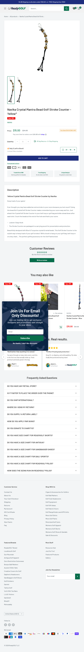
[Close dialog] (45, 304)
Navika (9, 122)
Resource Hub (51, 548)
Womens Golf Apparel (53, 525)
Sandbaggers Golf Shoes (13, 578)
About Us (7, 495)
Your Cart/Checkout (11, 499)
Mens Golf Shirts (51, 515)
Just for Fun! (50, 551)
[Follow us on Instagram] (9, 624)
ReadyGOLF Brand (10, 548)
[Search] (66, 8)
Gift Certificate (9, 512)
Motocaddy (8, 604)
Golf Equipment (51, 502)
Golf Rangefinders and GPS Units (57, 512)
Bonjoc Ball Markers (11, 564)
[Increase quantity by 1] (28, 141)
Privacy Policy (9, 519)
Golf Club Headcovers (53, 499)
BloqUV (6, 601)
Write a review (42, 260)
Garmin (6, 584)
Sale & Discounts (52, 535)
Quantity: (10, 141)
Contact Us (8, 492)
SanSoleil (7, 598)
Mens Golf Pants (51, 519)
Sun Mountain (9, 554)
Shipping (7, 502)
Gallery (48, 558)
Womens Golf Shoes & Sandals (56, 532)
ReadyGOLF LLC (14, 645)
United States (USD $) (12, 614)
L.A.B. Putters (9, 594)
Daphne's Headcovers (12, 574)
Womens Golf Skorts (53, 529)
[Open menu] (5, 8)
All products (14, 16)
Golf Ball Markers (52, 495)
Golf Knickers (9, 581)
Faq (5, 525)
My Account (8, 509)
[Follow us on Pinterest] (13, 624)
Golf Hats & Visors (52, 509)
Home (6, 16)
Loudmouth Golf (10, 551)
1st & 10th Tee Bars (11, 591)
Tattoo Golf (8, 588)
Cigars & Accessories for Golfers (57, 492)
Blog (5, 515)
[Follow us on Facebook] (5, 624)
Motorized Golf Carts (53, 522)
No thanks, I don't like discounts (25, 343)
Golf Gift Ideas (51, 505)
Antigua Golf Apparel (11, 558)
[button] (4, 357)
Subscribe (25, 338)
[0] (78, 8)
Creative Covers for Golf (12, 571)
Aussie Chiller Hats (11, 568)
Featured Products (52, 554)
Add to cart (43, 158)
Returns (7, 505)
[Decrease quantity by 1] (17, 141)
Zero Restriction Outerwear (14, 561)
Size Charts (8, 522)
